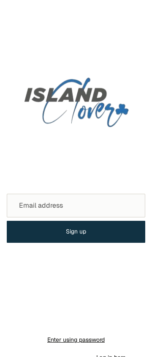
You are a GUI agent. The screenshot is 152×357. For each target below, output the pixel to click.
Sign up (76, 231)
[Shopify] (116, 323)
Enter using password (76, 339)
